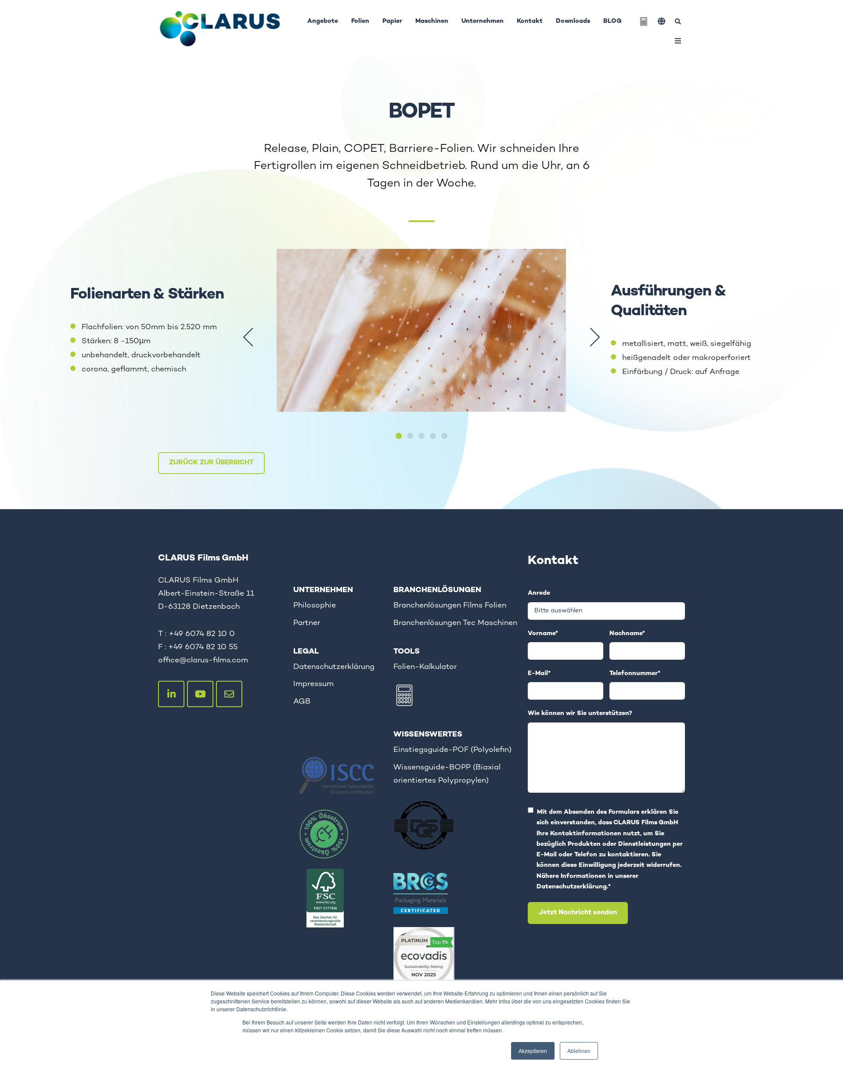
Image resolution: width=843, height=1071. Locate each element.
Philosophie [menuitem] (314, 605)
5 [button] (444, 436)
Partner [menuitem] (306, 623)
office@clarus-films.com (203, 660)
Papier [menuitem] (392, 21)
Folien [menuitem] (360, 21)
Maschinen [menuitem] (431, 21)
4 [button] (433, 436)
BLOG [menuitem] (612, 21)
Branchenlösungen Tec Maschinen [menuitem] (455, 623)
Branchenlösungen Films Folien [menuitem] (449, 605)
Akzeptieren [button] (533, 1050)
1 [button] (399, 436)
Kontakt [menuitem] (530, 21)
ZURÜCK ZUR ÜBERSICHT (211, 463)
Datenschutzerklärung (572, 887)
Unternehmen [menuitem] (482, 21)
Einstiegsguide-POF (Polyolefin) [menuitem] (452, 750)
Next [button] (595, 337)
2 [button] (410, 436)
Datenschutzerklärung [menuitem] (334, 667)
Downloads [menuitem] (573, 21)
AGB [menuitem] (301, 701)
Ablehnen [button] (579, 1050)
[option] (421, 337)
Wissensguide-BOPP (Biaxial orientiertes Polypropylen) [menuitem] (447, 774)
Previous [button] (248, 337)
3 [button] (421, 436)
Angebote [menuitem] (322, 21)
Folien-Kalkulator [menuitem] (425, 667)
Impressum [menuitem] (313, 684)
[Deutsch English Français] (662, 21)
